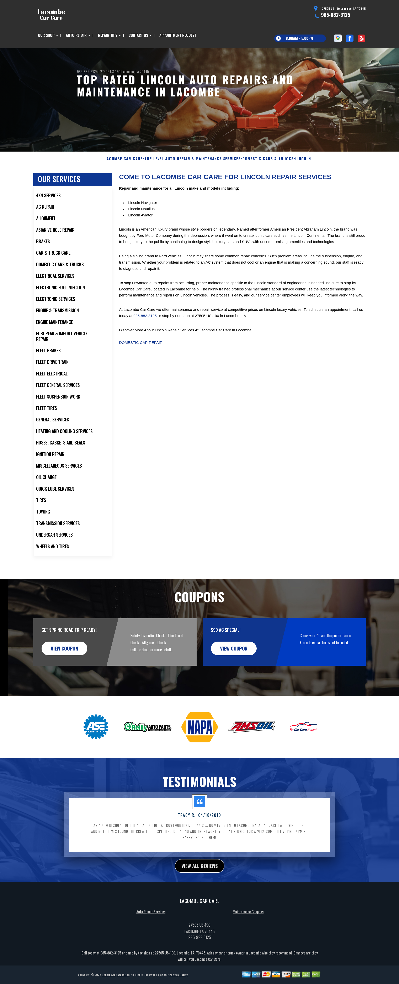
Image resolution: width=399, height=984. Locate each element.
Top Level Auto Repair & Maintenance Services (192, 159)
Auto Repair (76, 35)
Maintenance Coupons (248, 911)
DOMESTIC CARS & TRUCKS (268, 159)
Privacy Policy (178, 974)
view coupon (64, 648)
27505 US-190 (110, 71)
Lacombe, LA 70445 (135, 71)
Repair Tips (107, 35)
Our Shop (46, 35)
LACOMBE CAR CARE (124, 159)
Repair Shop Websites (115, 974)
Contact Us (138, 35)
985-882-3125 (335, 14)
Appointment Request (177, 35)
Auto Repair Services (150, 911)
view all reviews (199, 865)
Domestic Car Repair (141, 343)
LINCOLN (303, 159)
